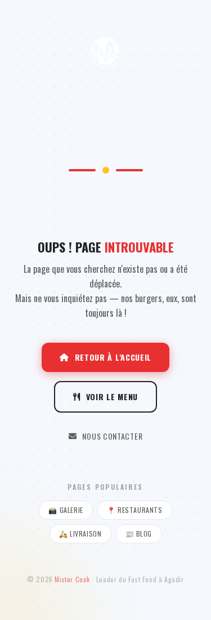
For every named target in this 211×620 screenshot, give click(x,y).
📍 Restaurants (135, 510)
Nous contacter (112, 436)
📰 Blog (138, 533)
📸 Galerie (65, 510)
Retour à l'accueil (113, 357)
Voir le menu (112, 396)
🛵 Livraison (80, 533)
